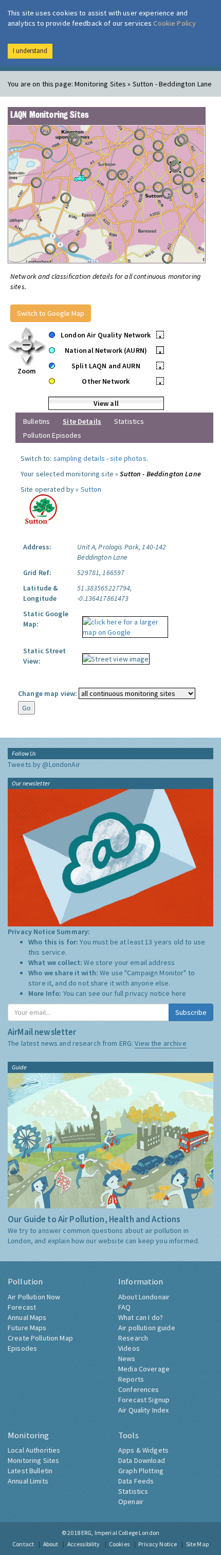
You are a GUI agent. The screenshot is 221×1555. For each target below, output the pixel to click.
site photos (128, 458)
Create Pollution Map (40, 1338)
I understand (30, 50)
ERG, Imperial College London (120, 1532)
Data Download (141, 1460)
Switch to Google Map (50, 313)
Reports (131, 1379)
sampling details (79, 458)
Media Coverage (144, 1368)
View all (106, 403)
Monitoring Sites (33, 1460)
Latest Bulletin (30, 1470)
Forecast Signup (144, 1399)
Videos (129, 1348)
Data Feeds (136, 1481)
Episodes (22, 1348)
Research (133, 1338)
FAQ (124, 1307)
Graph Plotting (140, 1470)
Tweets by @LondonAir (44, 764)
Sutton (91, 489)
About (51, 1544)
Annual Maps (27, 1317)
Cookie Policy (174, 23)
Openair (130, 1501)
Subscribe (191, 1012)
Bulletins (36, 421)
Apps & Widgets (143, 1450)
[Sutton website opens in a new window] (41, 508)
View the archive (160, 1043)
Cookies (119, 1544)
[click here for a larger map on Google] (122, 623)
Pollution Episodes (52, 435)
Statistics (129, 421)
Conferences (138, 1389)
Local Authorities (34, 1450)
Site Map (197, 1544)
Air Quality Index (143, 1410)
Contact (23, 1544)
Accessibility (83, 1544)
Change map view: (47, 693)
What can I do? (140, 1317)
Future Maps (27, 1327)
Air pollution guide (146, 1327)
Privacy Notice (157, 1544)
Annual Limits (28, 1481)
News (127, 1358)
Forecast (22, 1307)
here (179, 993)
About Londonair (144, 1296)
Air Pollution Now (34, 1296)
